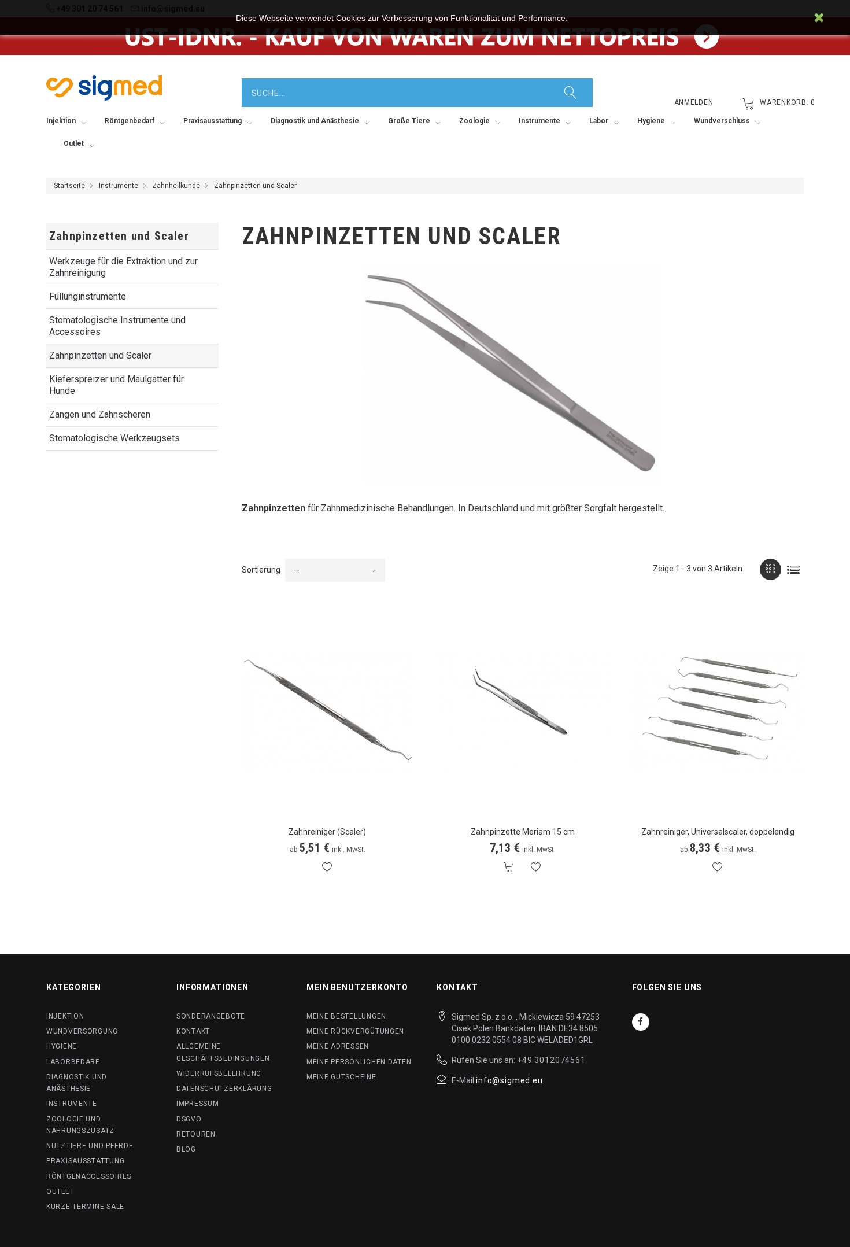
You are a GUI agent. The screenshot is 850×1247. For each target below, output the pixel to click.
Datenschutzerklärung (224, 1088)
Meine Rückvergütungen (355, 1031)
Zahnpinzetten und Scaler (100, 355)
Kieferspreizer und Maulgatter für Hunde (116, 385)
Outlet (60, 1191)
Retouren (196, 1134)
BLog (186, 1149)
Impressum (197, 1104)
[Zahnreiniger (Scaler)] (328, 712)
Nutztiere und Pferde (89, 1146)
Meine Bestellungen (346, 1016)
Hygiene (61, 1046)
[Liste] (793, 569)
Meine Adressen (337, 1046)
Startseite (69, 186)
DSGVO (189, 1119)
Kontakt (193, 1031)
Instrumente (118, 186)
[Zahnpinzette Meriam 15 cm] (523, 712)
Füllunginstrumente (87, 296)
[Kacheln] (770, 569)
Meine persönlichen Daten (358, 1062)
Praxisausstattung (85, 1161)
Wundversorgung (82, 1031)
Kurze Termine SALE (85, 1206)
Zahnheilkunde (176, 186)
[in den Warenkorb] (509, 867)
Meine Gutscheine (341, 1077)
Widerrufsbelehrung (218, 1073)
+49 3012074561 (551, 1060)
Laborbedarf (72, 1062)
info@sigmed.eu (509, 1080)
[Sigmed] (104, 88)
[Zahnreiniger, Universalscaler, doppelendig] (718, 712)
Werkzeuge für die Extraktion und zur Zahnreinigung (123, 267)
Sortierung (261, 569)
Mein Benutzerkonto (357, 987)
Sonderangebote (210, 1016)
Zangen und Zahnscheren (99, 414)
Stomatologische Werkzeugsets (114, 438)
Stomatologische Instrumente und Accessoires (117, 326)
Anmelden (694, 102)
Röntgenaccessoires (88, 1176)
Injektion (65, 1016)
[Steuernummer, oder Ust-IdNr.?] (425, 36)
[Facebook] (640, 1022)
